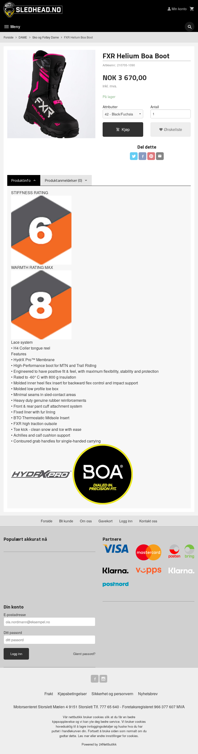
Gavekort (106, 520)
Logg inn (126, 520)
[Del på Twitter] (134, 156)
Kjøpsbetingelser (72, 693)
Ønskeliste (172, 129)
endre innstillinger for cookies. (118, 735)
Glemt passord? (84, 653)
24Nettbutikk (108, 744)
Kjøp (126, 129)
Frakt (48, 693)
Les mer (84, 735)
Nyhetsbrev (148, 693)
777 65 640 (109, 706)
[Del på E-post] (160, 156)
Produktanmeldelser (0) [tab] (63, 180)
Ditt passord (13, 632)
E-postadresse (15, 614)
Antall (154, 106)
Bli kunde (66, 520)
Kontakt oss (148, 520)
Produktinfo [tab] (21, 180)
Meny (14, 26)
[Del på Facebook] (142, 156)
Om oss (86, 520)
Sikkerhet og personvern (112, 693)
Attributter (110, 106)
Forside (9, 37)
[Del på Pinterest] (151, 156)
